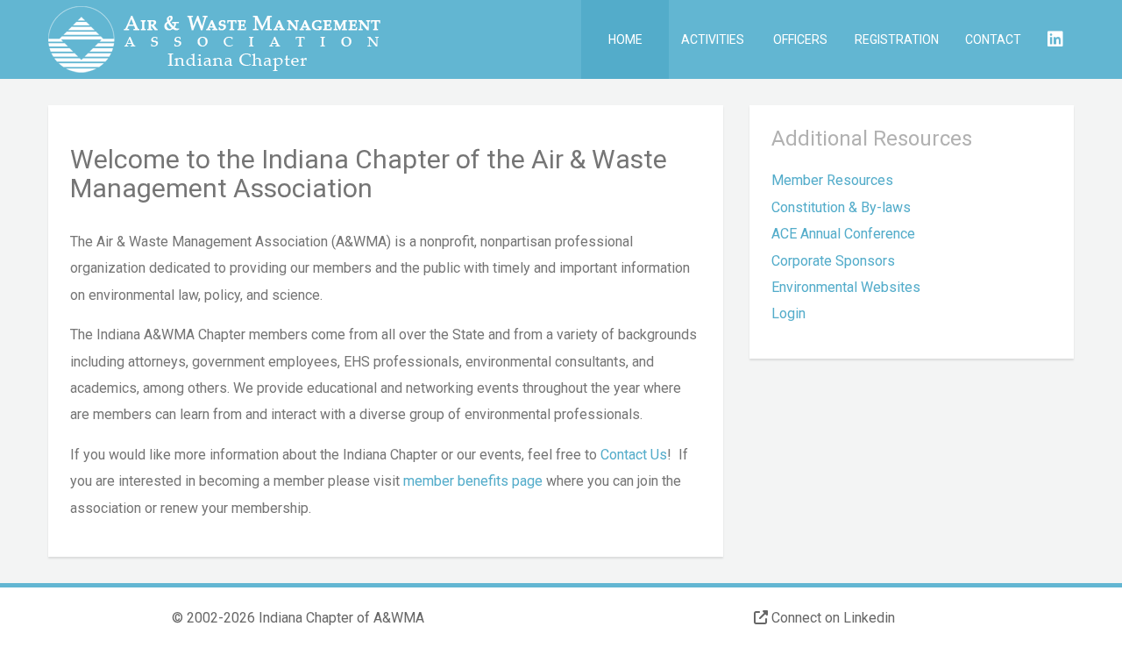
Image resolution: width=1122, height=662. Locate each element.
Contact (993, 39)
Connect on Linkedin (831, 617)
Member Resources (832, 180)
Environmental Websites (845, 287)
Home (625, 39)
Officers (800, 39)
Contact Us (633, 454)
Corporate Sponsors (833, 261)
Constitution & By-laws (841, 207)
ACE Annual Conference (843, 233)
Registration (897, 39)
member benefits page (473, 481)
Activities (712, 39)
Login (788, 313)
